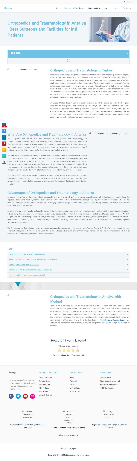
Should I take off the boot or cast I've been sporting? (30, 270)
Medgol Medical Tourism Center (112, 320)
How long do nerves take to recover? (24, 265)
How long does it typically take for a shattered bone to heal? (33, 260)
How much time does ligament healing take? (27, 254)
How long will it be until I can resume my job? (27, 275)
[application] (84, 8)
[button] (68, 254)
